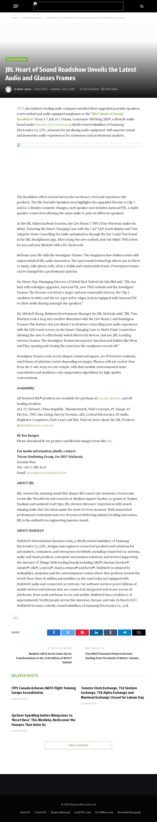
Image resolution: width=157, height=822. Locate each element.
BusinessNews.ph (60, 812)
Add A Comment (78, 745)
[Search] (142, 6)
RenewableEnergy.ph (129, 812)
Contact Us (40, 812)
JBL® (20, 108)
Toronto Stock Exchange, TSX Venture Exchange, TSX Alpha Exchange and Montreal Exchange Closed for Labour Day (112, 693)
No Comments (91, 89)
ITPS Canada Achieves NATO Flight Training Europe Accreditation (43, 690)
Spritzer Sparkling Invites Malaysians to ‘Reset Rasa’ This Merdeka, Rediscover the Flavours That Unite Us (43, 720)
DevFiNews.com (104, 812)
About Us (25, 812)
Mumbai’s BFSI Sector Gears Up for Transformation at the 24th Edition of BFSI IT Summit (44, 658)
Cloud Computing (16, 59)
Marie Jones (24, 89)
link (109, 441)
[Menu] (15, 6)
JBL (15, 617)
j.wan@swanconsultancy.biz (47, 473)
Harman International (51, 124)
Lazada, (103, 398)
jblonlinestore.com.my (37, 425)
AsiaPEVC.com (82, 812)
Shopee (115, 398)
